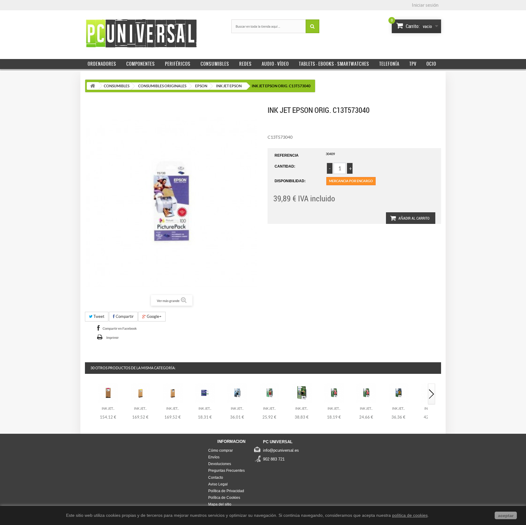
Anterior (89, 394)
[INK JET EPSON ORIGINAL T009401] (301, 392)
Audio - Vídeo (275, 64)
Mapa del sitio (219, 504)
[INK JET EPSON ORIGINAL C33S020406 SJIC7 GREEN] (205, 392)
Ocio (431, 64)
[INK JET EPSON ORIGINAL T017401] (398, 392)
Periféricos (178, 64)
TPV (412, 64)
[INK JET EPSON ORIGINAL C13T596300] (108, 392)
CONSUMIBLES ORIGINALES (162, 86)
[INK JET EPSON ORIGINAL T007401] (237, 392)
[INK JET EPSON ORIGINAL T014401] (366, 392)
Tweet (98, 316)
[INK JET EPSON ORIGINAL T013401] (334, 392)
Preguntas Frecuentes (226, 470)
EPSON (201, 86)
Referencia (287, 155)
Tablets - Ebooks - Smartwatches (334, 64)
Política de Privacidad (226, 491)
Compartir (124, 316)
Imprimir (112, 337)
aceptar (506, 515)
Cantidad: (285, 166)
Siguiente (432, 394)
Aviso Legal (218, 484)
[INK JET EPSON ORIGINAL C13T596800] (172, 392)
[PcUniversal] (141, 33)
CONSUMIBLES (116, 86)
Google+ (154, 316)
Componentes (140, 64)
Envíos (213, 457)
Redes (245, 64)
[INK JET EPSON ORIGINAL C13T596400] (140, 392)
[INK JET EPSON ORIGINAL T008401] (269, 392)
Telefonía (389, 64)
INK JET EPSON (229, 86)
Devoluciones (219, 464)
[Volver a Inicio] (92, 86)
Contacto (215, 477)
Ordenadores (102, 64)
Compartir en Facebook (120, 328)
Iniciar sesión (425, 5)
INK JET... (108, 408)
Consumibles (215, 64)
